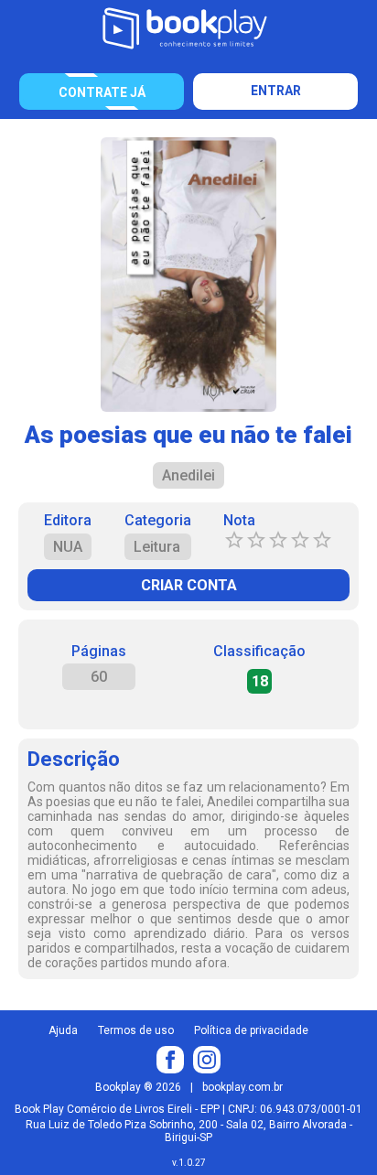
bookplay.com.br (242, 1087)
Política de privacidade (251, 1030)
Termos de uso (136, 1030)
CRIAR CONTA (189, 585)
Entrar (276, 90)
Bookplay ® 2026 (138, 1087)
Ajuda (63, 1030)
